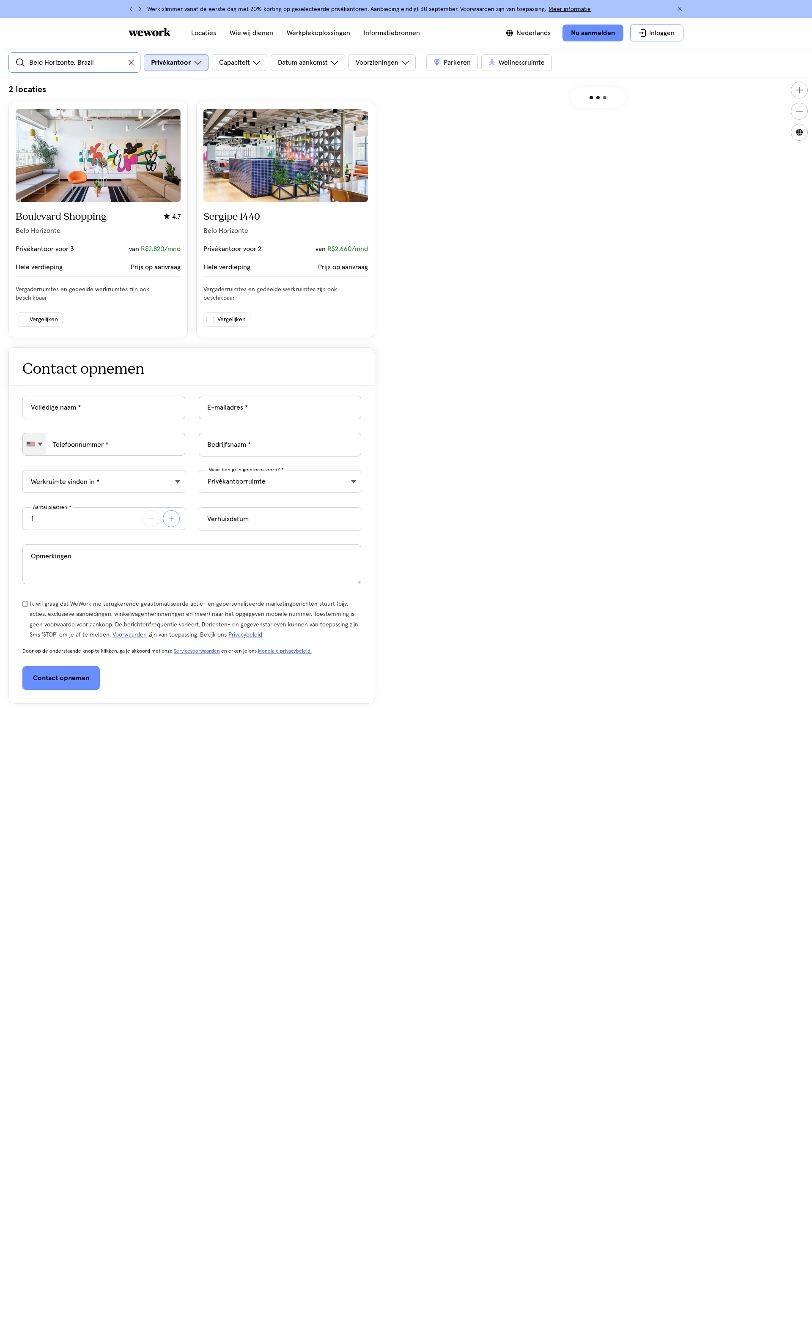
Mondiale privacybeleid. (285, 651)
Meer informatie (570, 9)
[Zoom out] (799, 111)
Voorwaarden (129, 635)
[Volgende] (139, 9)
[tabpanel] (191, 210)
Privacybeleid (245, 635)
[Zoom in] (799, 90)
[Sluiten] (679, 8)
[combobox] (34, 444)
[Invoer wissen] (131, 62)
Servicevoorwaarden (197, 651)
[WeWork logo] (150, 32)
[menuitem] (203, 33)
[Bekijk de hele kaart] (799, 132)
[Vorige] (131, 9)
